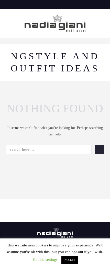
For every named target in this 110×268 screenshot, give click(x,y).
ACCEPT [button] (69, 259)
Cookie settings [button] (45, 259)
